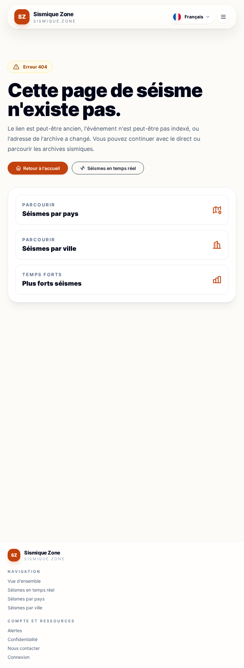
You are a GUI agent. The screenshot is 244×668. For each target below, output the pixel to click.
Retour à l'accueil (41, 168)
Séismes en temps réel (111, 168)
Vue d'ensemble (24, 581)
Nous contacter (24, 648)
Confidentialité (22, 639)
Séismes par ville (25, 607)
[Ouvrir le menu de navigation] (223, 16)
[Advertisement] (122, 354)
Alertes (15, 630)
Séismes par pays (26, 598)
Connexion (19, 657)
